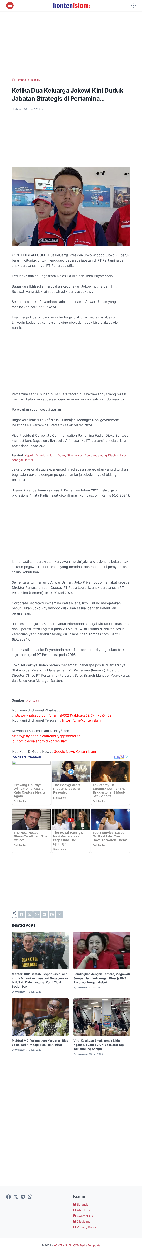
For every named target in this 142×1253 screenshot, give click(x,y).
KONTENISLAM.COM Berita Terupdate (77, 1245)
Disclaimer (84, 1221)
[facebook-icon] (8, 1197)
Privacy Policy (86, 1227)
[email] (59, 914)
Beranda (82, 1204)
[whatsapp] (36, 914)
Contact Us (84, 1216)
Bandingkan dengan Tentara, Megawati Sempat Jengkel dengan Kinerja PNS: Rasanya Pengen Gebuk (101, 978)
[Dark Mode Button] (133, 5)
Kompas (32, 700)
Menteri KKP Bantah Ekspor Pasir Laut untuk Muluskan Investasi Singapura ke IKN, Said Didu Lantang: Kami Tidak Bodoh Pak (40, 980)
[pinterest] (52, 914)
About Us (83, 1210)
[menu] (10, 5)
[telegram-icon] (23, 1197)
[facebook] (21, 914)
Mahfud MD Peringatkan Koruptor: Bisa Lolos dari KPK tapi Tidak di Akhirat (40, 1043)
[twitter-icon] (15, 1197)
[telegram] (44, 914)
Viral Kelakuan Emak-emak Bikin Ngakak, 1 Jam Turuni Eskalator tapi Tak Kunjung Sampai (98, 1045)
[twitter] (29, 914)
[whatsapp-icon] (30, 1197)
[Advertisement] (71, 44)
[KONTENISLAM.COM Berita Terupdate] (71, 5)
